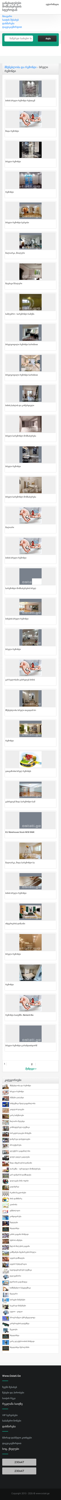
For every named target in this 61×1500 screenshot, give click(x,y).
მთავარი (7, 16)
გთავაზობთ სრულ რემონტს (18, 771)
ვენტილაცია (15, 1210)
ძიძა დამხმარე (16, 1198)
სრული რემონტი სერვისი (17, 222)
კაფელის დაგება (17, 1109)
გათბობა (13, 1204)
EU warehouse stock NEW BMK (19, 832)
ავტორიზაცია (52, 4)
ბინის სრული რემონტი (16, 558)
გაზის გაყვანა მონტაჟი (19, 1234)
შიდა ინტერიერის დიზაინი (21, 1163)
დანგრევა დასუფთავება (20, 1139)
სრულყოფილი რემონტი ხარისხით (21, 344)
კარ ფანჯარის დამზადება (20, 1175)
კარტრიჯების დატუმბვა (19, 1323)
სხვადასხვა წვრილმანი (19, 1347)
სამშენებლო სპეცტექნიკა (20, 1288)
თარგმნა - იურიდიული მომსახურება (25, 1169)
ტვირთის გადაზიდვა (18, 1282)
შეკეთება (13, 1329)
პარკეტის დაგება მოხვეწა (20, 1133)
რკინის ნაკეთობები (18, 1192)
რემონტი (9, 192)
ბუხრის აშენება (16, 1240)
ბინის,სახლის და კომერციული (19, 405)
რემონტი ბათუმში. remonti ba (19, 1015)
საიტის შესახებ (10, 19)
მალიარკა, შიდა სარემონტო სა (20, 862)
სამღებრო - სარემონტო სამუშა (19, 314)
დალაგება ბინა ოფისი (19, 1181)
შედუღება (14, 1222)
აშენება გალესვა (17, 1097)
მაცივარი (14, 1294)
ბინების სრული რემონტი (17, 619)
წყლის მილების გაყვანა (20, 1246)
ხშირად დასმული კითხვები (17, 1437)
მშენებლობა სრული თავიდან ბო (20, 710)
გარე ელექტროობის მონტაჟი (22, 1341)
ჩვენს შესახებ (9, 1387)
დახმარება (8, 23)
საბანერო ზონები (11, 1420)
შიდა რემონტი (12, 131)
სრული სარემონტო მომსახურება (20, 436)
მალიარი (9, 527)
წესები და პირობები (13, 1392)
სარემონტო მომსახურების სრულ (20, 588)
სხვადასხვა (14, 1228)
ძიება (48, 38)
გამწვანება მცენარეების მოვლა (23, 1252)
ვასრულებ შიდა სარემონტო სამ (20, 801)
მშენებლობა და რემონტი (20, 67)
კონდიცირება (15, 1216)
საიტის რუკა (9, 1398)
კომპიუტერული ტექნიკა (20, 1127)
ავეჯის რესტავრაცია (18, 1264)
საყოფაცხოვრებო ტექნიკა (21, 1270)
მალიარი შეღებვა (17, 1121)
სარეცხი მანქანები (17, 1300)
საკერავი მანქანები (18, 1305)
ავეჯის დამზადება (17, 1258)
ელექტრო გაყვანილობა (20, 1151)
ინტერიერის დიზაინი (15, 923)
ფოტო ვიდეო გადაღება (20, 1157)
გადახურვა (14, 1187)
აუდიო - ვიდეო (16, 1311)
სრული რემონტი (13, 161)
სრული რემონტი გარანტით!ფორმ (21, 1045)
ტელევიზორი (15, 1276)
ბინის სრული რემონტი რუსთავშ (20, 100)
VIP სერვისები (10, 1415)
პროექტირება (15, 1145)
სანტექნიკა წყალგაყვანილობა (22, 1103)
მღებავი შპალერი (13, 283)
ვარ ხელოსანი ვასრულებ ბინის (20, 679)
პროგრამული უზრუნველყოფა (22, 1317)
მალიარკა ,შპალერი (15, 253)
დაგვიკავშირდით (12, 26)
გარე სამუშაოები (17, 1115)
